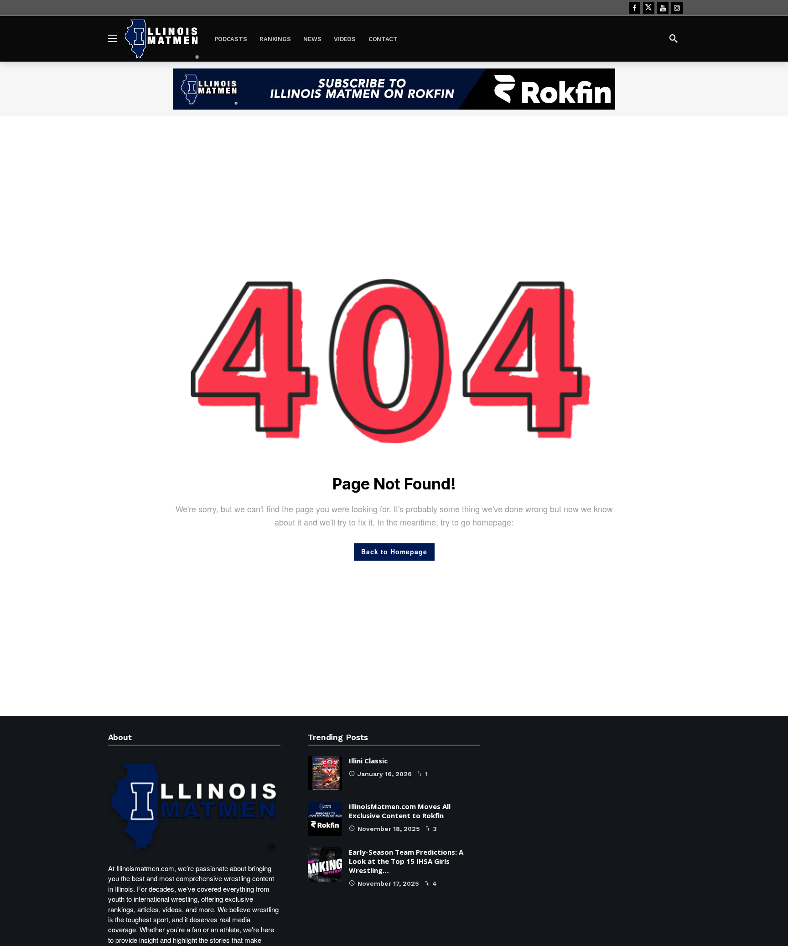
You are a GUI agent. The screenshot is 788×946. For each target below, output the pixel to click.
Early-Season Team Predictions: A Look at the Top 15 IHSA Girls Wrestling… (406, 861)
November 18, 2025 (389, 828)
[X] (648, 8)
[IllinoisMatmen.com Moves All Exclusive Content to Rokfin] (325, 819)
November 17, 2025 (388, 883)
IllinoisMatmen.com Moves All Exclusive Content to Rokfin (400, 811)
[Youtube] (663, 8)
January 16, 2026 (385, 774)
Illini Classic (368, 760)
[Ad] (394, 89)
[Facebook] (634, 8)
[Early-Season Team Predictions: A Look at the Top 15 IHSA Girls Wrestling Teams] (325, 864)
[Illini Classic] (325, 773)
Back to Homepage (394, 551)
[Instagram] (677, 8)
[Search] (673, 38)
